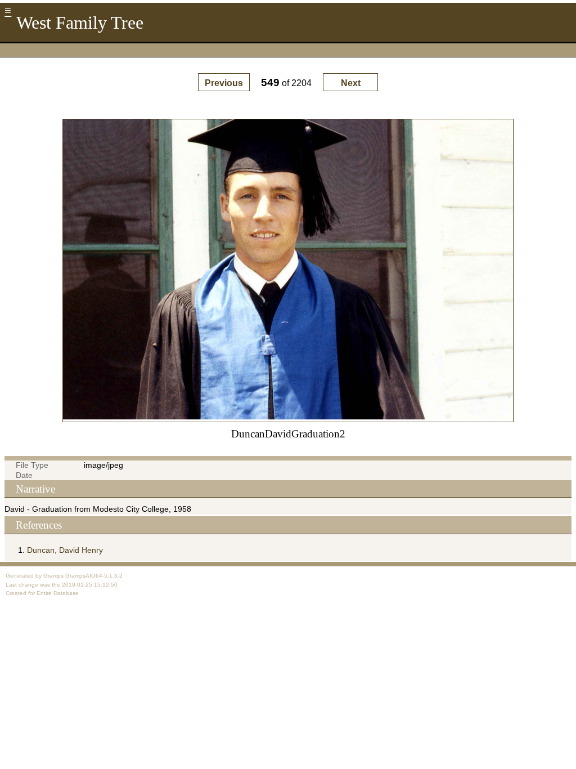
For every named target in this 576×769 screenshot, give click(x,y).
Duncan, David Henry (65, 550)
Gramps (53, 576)
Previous (224, 83)
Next (351, 83)
